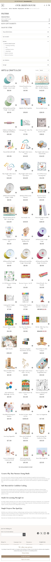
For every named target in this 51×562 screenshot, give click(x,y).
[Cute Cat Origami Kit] (42, 407)
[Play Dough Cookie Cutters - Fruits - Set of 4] (25, 363)
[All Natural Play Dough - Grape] (42, 232)
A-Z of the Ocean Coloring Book (42, 174)
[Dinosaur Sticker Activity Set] (9, 319)
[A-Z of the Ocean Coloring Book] (42, 166)
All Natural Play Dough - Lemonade (9, 262)
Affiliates (41, 544)
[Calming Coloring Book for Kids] (9, 232)
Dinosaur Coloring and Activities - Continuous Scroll (42, 306)
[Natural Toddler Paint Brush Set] (9, 363)
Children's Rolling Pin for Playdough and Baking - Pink (9, 131)
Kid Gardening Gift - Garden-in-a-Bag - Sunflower (42, 438)
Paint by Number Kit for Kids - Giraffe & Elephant (42, 87)
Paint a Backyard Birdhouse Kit (25, 240)
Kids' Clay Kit (9, 349)
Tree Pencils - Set (25, 217)
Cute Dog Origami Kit (9, 436)
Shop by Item (6, 28)
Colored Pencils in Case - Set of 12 (25, 87)
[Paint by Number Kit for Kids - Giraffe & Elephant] (42, 79)
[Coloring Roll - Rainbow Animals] (25, 297)
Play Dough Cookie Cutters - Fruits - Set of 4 (25, 371)
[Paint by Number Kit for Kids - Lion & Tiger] (9, 210)
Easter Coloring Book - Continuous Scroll (9, 459)
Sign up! (24, 534)
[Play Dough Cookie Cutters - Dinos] (25, 144)
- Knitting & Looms (9, 49)
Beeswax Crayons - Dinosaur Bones (41, 196)
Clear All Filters (4, 21)
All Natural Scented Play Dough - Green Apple (9, 109)
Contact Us (16, 544)
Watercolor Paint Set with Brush (41, 218)
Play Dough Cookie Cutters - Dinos (25, 152)
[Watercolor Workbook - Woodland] (25, 429)
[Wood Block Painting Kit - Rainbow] (9, 407)
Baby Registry (29, 544)
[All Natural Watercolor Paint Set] (25, 188)
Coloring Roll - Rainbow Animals (25, 305)
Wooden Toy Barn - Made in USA (25, 415)
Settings (25, 553)
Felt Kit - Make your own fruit (42, 327)
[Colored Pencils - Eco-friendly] (42, 276)
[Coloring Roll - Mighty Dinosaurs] (9, 297)
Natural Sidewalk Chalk (9, 152)
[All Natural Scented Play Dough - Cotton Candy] (9, 79)
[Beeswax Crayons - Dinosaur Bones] (42, 188)
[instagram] (45, 533)
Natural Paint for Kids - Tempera (42, 349)
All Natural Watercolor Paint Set (25, 196)
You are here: (4, 8)
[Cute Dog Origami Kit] (9, 429)
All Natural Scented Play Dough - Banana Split (25, 262)
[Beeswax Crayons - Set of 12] (25, 276)
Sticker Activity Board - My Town (25, 393)
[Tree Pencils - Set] (25, 210)
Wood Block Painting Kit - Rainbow (9, 415)
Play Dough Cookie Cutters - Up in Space (25, 174)
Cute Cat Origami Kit (42, 414)
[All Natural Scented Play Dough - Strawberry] (42, 254)
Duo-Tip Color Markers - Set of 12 (25, 327)
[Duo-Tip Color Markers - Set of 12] (25, 319)
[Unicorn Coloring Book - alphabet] (42, 385)
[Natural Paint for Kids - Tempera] (42, 341)
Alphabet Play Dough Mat (25, 108)
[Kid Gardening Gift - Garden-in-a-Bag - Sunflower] (42, 429)
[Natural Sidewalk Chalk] (9, 144)
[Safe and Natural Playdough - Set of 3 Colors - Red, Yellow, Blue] (9, 385)
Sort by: (37, 70)
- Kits (6, 47)
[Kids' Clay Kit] (9, 341)
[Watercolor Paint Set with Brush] (42, 210)
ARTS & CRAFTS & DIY (6, 19)
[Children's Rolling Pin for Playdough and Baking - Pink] (9, 122)
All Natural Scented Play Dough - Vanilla (9, 196)
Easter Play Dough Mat (42, 458)
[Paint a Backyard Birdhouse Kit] (25, 232)
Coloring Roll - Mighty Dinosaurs (9, 305)
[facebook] (38, 533)
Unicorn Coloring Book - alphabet (42, 393)
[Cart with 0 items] (49, 5)
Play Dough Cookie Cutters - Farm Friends (42, 152)
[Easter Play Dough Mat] (42, 451)
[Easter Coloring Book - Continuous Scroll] (9, 451)
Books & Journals (9, 53)
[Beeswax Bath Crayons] (42, 101)
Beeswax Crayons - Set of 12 (25, 284)
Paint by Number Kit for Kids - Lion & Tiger (9, 218)
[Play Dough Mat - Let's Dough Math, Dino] (42, 363)
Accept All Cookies (25, 556)
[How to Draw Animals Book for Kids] (42, 122)
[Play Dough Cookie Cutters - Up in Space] (25, 166)
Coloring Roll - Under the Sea (25, 130)
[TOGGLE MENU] (2, 5)
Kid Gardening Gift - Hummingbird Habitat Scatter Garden (25, 460)
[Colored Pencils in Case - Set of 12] (25, 79)
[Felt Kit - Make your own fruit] (42, 319)
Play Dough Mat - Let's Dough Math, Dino (41, 371)
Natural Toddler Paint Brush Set (9, 371)
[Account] (44, 5)
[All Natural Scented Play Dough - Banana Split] (25, 254)
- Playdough (8, 51)
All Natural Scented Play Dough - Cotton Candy (9, 87)
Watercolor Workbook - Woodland (25, 437)
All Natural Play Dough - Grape (42, 240)
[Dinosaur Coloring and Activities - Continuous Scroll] (42, 297)
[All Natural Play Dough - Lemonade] (9, 254)
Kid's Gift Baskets (8, 24)
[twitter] (41, 533)
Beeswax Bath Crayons (41, 108)
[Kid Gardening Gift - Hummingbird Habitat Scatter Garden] (25, 451)
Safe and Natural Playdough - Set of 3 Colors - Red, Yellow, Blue (9, 394)
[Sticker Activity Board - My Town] (25, 385)
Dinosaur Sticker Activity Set (9, 327)
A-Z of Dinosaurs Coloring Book (9, 284)
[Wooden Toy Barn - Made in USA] (25, 407)
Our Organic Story (5, 544)
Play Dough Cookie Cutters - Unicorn (9, 174)
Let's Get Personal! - (23, 1)
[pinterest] (48, 533)
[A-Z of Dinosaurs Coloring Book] (9, 276)
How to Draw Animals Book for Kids (41, 130)
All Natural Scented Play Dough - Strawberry (42, 262)
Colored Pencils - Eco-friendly (41, 284)
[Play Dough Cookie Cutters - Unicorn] (9, 166)
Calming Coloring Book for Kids (9, 240)
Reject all (25, 559)
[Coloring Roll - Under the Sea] (25, 122)
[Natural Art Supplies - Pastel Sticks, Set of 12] (25, 341)
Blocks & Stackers (9, 55)
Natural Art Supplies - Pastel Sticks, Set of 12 (25, 349)
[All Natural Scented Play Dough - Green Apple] (9, 101)
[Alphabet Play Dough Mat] (25, 101)
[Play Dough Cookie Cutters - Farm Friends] (42, 144)
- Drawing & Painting (9, 45)
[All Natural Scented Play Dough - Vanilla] (9, 188)
